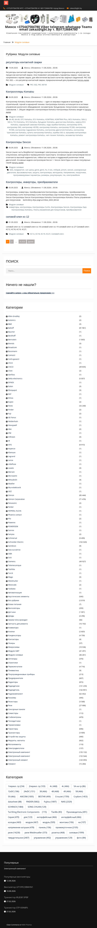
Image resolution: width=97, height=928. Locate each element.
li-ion (50, 170)
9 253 (22, 241)
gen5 (42, 170)
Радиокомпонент (15, 694)
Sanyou (11, 534)
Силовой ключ (57, 234)
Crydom (81, 796)
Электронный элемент (18, 760)
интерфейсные (47, 817)
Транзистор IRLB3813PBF (16, 897)
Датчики (12, 612)
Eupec (10, 402)
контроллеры (46, 172)
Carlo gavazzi (13, 359)
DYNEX (11, 382)
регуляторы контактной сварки (24, 62)
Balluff (11, 328)
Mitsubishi (12, 480)
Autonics (12, 320)
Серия (13, 817)
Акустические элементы (18, 596)
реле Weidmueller (36, 832)
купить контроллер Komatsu (39, 132)
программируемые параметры (26, 175)
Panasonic (12, 503)
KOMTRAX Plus (61, 119)
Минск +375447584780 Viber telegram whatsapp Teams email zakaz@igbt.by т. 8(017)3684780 (48, 28)
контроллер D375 (74, 124)
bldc (11, 170)
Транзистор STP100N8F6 (16, 907)
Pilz (9, 518)
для (28, 817)
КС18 (37, 234)
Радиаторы (13, 682)
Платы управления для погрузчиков (49, 210)
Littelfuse (12, 464)
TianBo (56, 812)
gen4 (37, 170)
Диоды (11, 616)
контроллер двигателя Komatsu (59, 130)
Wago (10, 577)
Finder (11, 409)
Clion (10, 371)
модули (32, 822)
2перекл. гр (37, 786)
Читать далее (83, 80)
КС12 (32, 234)
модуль (49, 822)
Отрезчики (13, 662)
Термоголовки (14, 725)
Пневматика (13, 670)
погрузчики (81, 172)
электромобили (73, 175)
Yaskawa (11, 588)
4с (65, 786)
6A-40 (11, 119)
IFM (9, 433)
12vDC (13, 791)
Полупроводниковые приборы (21, 674)
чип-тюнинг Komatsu (55, 135)
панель (45, 827)
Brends (11, 343)
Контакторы (13, 639)
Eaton (10, 386)
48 (55, 791)
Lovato (11, 468)
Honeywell (12, 425)
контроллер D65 (14, 127)
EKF (9, 394)
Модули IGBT (13, 651)
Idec (10, 429)
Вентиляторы (14, 608)
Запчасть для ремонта (18, 624)
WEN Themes (27, 925)
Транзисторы (14, 733)
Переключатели (15, 666)
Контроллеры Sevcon (18, 142)
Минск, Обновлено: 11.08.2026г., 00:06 (40, 68)
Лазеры (11, 643)
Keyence (12, 448)
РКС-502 (33, 84)
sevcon (70, 170)
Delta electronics (15, 378)
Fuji (9, 413)
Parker (11, 507)
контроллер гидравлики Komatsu (29, 130)
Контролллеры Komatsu (20, 91)
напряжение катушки (21, 827)
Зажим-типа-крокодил (17, 620)
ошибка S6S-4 (59, 132)
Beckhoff (11, 335)
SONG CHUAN (37, 806)
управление (42, 837)
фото (81, 837)
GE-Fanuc (12, 417)
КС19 (43, 234)
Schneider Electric (15, 542)
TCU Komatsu (19, 122)
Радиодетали (13, 686)
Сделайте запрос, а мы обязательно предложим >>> (30, 293)
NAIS (66, 801)
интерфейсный (71, 817)
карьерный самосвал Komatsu (32, 124)
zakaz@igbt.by (76, 8)
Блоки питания (14, 604)
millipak (56, 170)
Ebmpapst (12, 390)
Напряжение (69, 172)
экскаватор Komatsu (74, 135)
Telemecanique (14, 565)
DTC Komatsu (26, 119)
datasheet (15, 801)
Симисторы (13, 713)
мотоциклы (58, 172)
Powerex (11, 522)
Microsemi (12, 476)
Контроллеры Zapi (78, 207)
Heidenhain (13, 421)
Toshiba (11, 569)
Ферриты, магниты (16, 740)
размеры (45, 175)
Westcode (12, 585)
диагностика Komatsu (65, 122)
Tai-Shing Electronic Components (27, 812)
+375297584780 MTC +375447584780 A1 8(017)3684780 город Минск (35, 8)
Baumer (11, 332)
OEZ (10, 491)
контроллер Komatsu (49, 127)
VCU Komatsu (31, 122)
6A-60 (17, 119)
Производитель (76, 812)
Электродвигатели (16, 748)
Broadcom (12, 347)
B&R (10, 324)
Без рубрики (13, 600)
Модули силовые (16, 84)
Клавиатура (13, 627)
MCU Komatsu (74, 119)
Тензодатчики (14, 721)
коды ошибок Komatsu (56, 124)
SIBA (10, 553)
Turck (10, 573)
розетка (58, 832)
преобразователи (73, 210)
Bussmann (12, 351)
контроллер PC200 (67, 127)
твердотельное (18, 837)
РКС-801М (42, 84)
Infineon (11, 437)
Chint (10, 363)
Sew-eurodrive (14, 550)
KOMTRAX (49, 119)
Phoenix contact (15, 515)
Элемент (12, 764)
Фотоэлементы (14, 744)
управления (63, 837)
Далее (30, 241)
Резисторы (13, 701)
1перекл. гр (16, 786)
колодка (14, 822)
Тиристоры (13, 729)
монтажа (67, 822)
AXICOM (27, 796)
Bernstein (12, 339)
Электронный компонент (19, 752)
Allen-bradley (14, 316)
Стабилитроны (14, 717)
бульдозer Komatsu (46, 122)
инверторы (14, 207)
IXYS (10, 444)
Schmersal (12, 538)
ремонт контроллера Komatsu (32, 135)
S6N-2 (83, 119)
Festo (10, 406)
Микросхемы (13, 647)
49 (67, 791)
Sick (9, 557)
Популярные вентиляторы (17, 876)
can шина (29, 170)
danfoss (11, 374)
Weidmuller (13, 581)
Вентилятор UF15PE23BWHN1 (18, 887)
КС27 (48, 234)
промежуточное (67, 827)
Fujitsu (50, 801)
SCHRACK (15, 806)
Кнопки (11, 631)
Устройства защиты (17, 736)
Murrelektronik (14, 487)
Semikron (12, 546)
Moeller (11, 483)
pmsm (63, 170)
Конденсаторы (14, 635)
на (82, 822)
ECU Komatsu (38, 119)
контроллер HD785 (30, 127)
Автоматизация (15, 592)
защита (36, 172)
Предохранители (15, 678)
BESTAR (44, 796)
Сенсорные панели (16, 709)
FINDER (32, 801)
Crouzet (62, 796)
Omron (11, 495)
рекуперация (56, 175)
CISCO (10, 367)
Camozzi (11, 355)
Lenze (10, 460)
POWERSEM (13, 526)
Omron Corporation (16, 499)
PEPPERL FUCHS (14, 511)
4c (53, 786)
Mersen (11, 472)
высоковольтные (24, 172)
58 (79, 791)
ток (64, 175)
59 (11, 796)
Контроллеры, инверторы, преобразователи (32, 182)
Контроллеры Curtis (41, 207)
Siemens (11, 561)
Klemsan (12, 452)
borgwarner (19, 170)
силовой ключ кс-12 (17, 216)
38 (43, 791)
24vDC (29, 791)
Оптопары (12, 659)
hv (46, 170)
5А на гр (80, 786)
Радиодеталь (13, 690)
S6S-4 (10, 122)
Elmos (10, 398)
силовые (76, 832)
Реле (10, 705)
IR (9, 441)
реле (14, 832)
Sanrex (11, 530)
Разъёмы (12, 697)
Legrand (11, 456)
